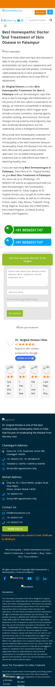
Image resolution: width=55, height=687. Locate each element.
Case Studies (31, 553)
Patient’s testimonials (13, 553)
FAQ (20, 556)
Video (48, 553)
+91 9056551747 (15, 459)
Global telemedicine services (37, 549)
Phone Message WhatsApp (22, 299)
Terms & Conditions (25, 572)
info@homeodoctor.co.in (18, 512)
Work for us (15, 528)
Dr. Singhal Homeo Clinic (31, 340)
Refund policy (8, 572)
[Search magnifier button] (50, 20)
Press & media (30, 556)
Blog (42, 553)
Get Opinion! (15, 313)
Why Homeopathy (13, 549)
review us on (24, 358)
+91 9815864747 (32, 459)
